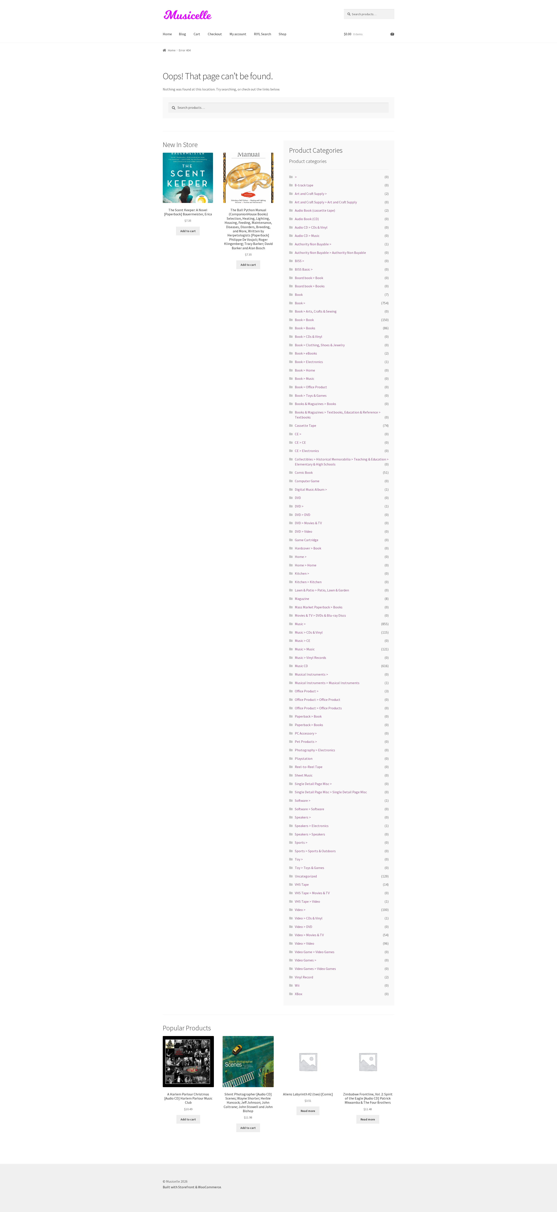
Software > (302, 800)
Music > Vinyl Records (310, 657)
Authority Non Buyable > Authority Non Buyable (330, 252)
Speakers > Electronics (312, 826)
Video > (300, 909)
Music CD (301, 666)
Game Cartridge (306, 540)
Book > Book (304, 320)
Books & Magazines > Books (315, 404)
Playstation (303, 758)
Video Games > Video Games (315, 968)
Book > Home (305, 370)
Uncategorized (306, 876)
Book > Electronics (309, 362)
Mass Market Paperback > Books (318, 607)
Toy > (299, 859)
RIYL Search (262, 34)
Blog (182, 34)
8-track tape (304, 185)
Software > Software (309, 809)
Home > (301, 556)
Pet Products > (306, 741)
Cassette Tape (305, 425)
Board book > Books (310, 286)
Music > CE (302, 640)
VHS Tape (302, 884)
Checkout (215, 34)
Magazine (302, 598)
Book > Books (305, 328)
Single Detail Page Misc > (313, 784)
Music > (300, 624)
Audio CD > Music (307, 235)
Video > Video (304, 943)
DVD (298, 498)
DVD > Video (303, 531)
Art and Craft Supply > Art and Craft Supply (326, 202)
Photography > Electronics (315, 750)
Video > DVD (303, 926)
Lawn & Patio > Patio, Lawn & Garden (322, 590)
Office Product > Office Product (317, 699)
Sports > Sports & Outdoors (315, 851)
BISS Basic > (304, 269)
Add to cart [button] (188, 231)
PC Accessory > (306, 733)
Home (167, 34)
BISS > (299, 261)
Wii (297, 985)
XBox (298, 994)
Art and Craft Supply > (311, 193)
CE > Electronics (307, 451)
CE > (298, 434)
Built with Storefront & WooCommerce (192, 1187)
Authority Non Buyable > (313, 244)
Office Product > (307, 691)
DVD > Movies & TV (308, 523)
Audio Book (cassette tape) (315, 210)
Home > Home (305, 565)
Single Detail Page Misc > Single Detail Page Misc (331, 792)
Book (299, 294)
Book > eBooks (306, 353)
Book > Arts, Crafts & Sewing (316, 311)
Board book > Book (309, 278)
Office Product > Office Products (318, 708)
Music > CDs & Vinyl (309, 632)
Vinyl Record (304, 977)
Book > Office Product (311, 387)
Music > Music (305, 649)
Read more (308, 1111)
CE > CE (300, 442)
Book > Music (304, 378)
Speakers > (303, 817)
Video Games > (305, 960)
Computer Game (307, 481)
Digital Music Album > (311, 489)
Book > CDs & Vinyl (308, 336)
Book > (300, 303)
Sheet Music (303, 775)
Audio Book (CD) (307, 219)
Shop (282, 34)
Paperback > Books (309, 725)
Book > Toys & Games (311, 395)
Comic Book (304, 472)
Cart (197, 34)
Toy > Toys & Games (309, 867)
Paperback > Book (308, 716)
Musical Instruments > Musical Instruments (327, 683)
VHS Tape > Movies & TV (312, 893)
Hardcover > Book (308, 548)
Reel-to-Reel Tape (308, 767)
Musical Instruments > (311, 674)
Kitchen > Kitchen (308, 582)
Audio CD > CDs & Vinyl (311, 227)
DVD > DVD (302, 514)
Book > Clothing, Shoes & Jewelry (320, 345)
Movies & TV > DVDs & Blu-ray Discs (320, 615)
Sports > (301, 842)
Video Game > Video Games (314, 952)
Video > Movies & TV (309, 935)
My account (238, 34)
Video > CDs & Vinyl (308, 918)
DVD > (299, 506)
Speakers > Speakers (310, 834)
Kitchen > (302, 573)
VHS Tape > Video (307, 901)
